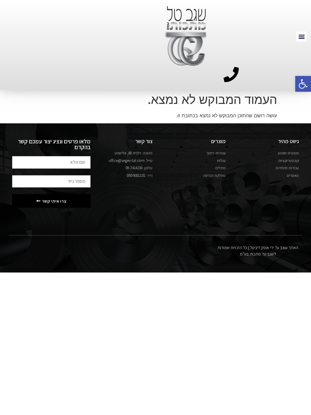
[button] (303, 84)
